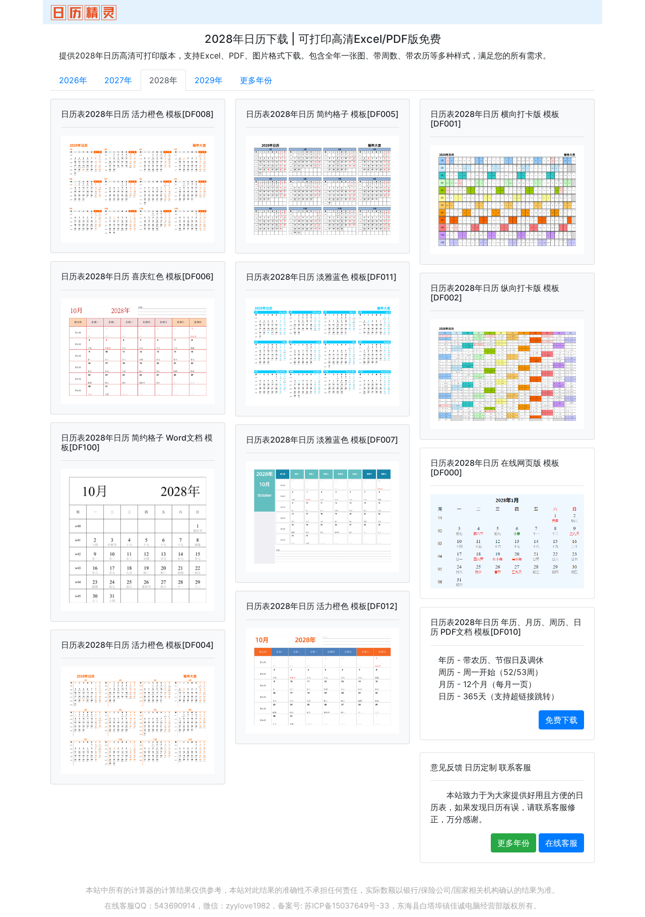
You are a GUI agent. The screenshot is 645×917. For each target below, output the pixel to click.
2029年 (209, 80)
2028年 (163, 80)
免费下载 (561, 720)
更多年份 (256, 80)
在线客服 (561, 843)
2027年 (118, 80)
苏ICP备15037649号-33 (347, 905)
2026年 (73, 80)
